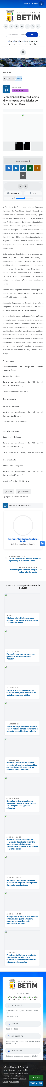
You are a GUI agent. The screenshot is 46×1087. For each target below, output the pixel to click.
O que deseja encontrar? (23, 31)
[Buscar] (32, 34)
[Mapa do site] (32, 26)
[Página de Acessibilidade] (38, 26)
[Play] (20, 186)
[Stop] (25, 186)
